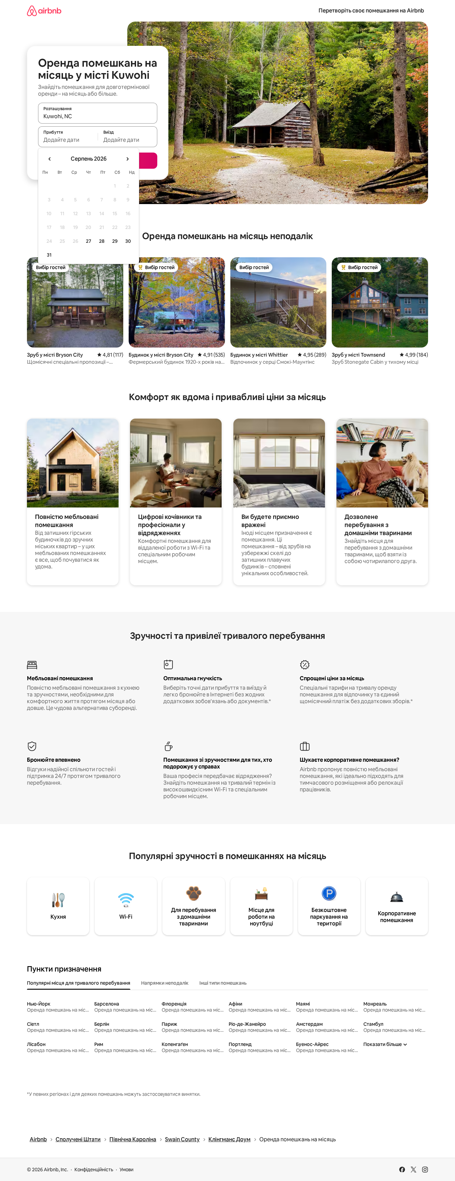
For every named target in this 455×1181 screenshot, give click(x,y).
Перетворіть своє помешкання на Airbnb (371, 10)
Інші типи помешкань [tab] (223, 983)
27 (88, 241)
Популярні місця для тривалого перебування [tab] (78, 983)
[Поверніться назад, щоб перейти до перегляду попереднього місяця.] (50, 159)
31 (49, 255)
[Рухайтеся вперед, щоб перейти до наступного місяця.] (127, 159)
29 (115, 241)
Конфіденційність (93, 1170)
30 (128, 241)
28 (101, 241)
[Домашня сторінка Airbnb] (44, 10)
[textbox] (67, 140)
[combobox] (97, 116)
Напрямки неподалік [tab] (165, 983)
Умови (126, 1170)
